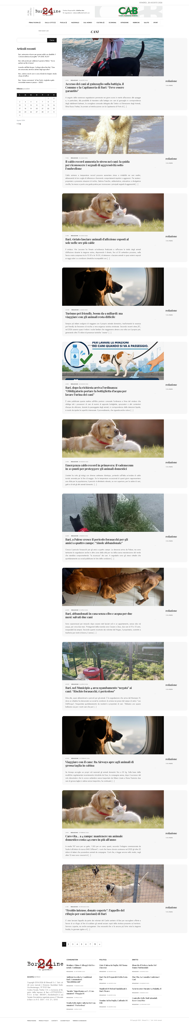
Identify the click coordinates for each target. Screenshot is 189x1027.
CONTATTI (54, 1021)
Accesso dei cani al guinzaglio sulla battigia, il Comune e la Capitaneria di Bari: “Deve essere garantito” (94, 87)
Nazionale (75, 23)
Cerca (52, 40)
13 (36, 105)
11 (25, 105)
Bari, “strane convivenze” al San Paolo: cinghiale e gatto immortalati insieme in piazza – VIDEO (36, 81)
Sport (155, 23)
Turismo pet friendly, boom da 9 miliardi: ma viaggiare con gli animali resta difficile (94, 315)
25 (25, 112)
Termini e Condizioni (79, 1021)
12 (31, 105)
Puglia (62, 23)
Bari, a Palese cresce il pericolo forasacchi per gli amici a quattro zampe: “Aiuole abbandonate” (96, 541)
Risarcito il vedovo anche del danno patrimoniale (144, 966)
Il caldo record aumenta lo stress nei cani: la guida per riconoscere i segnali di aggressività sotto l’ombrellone (97, 165)
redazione (74, 80)
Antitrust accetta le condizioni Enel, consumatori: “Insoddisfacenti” (79, 979)
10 (19, 105)
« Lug (19, 123)
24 (20, 112)
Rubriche (136, 23)
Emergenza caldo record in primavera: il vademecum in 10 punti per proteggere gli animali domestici (99, 467)
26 (31, 112)
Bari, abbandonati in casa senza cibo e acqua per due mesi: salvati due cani (98, 615)
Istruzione (124, 23)
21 (42, 108)
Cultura (99, 23)
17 (19, 108)
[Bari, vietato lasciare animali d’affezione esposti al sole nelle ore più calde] (113, 212)
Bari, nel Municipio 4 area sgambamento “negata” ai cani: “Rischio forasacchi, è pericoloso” (98, 689)
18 (25, 108)
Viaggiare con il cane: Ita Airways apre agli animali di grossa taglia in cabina (99, 763)
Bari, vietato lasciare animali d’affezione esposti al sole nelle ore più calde (97, 241)
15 (48, 105)
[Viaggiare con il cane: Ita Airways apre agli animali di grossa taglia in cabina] (113, 735)
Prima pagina (34, 23)
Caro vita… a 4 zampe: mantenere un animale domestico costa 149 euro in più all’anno (94, 838)
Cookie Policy (65, 1021)
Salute (146, 23)
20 (37, 108)
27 (37, 112)
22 (48, 108)
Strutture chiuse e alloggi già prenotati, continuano (80, 966)
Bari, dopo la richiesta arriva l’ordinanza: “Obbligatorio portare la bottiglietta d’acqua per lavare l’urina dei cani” (96, 391)
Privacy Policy (44, 1021)
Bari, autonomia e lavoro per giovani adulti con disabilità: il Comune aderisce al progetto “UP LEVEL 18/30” (37, 55)
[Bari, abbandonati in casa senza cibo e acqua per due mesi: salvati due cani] (113, 586)
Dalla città (49, 23)
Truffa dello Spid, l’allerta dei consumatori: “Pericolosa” (81, 1004)
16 (54, 105)
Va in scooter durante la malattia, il (146, 989)
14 (42, 105)
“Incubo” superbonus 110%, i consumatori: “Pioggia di (80, 992)
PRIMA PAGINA (31, 1021)
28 (42, 112)
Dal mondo (88, 23)
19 (95, 944)
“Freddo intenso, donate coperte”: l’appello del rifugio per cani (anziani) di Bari (94, 912)
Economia (112, 23)
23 (54, 108)
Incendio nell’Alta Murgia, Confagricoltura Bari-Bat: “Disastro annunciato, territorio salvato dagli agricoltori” (36, 68)
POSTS (171, 85)
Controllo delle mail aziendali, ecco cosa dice (144, 999)
